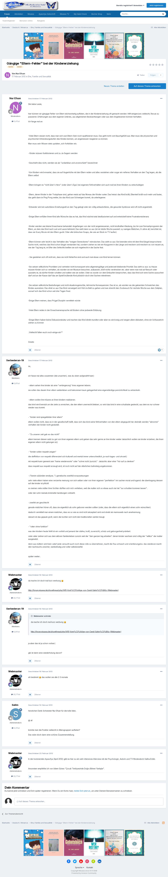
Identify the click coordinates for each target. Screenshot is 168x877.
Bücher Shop (96, 14)
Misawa (31, 14)
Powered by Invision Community (84, 873)
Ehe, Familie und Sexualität (39, 76)
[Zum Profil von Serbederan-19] (16, 370)
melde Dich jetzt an (82, 791)
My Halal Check (80, 14)
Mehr (109, 14)
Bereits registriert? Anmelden (129, 5)
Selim (15, 705)
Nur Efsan (20, 73)
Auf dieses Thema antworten (147, 86)
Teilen (142, 75)
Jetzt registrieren (156, 5)
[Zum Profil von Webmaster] (16, 584)
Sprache (79, 867)
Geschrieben (40, 98)
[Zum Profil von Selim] (16, 714)
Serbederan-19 (15, 360)
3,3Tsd (16, 728)
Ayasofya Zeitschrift (47, 14)
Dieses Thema (151, 14)
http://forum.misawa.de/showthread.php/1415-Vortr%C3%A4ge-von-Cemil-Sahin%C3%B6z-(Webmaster (73, 590)
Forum (7, 14)
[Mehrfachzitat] (30, 350)
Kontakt (89, 867)
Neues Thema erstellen (114, 86)
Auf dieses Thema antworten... (32, 801)
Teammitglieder (8, 21)
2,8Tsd (16, 383)
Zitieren (37, 350)
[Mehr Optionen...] (161, 98)
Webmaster (15, 574)
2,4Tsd (16, 121)
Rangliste (41, 21)
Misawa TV (64, 14)
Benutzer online (26, 21)
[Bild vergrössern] (62, 581)
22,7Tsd (16, 598)
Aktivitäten (18, 14)
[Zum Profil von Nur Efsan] (7, 75)
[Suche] (163, 14)
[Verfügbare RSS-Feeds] (163, 823)
